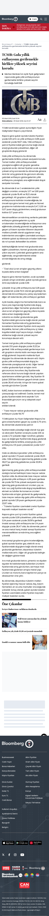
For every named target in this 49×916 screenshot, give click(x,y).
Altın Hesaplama (33, 786)
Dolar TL (5, 791)
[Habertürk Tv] (16, 868)
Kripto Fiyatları (8, 775)
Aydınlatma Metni (9, 813)
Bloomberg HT (7, 44)
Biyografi (6, 823)
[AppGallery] (35, 843)
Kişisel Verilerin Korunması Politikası (34, 796)
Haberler (18, 44)
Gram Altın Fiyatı (33, 762)
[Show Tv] (26, 875)
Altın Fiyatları (31, 757)
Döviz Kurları (7, 782)
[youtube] (22, 855)
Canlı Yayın (7, 762)
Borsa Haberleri (8, 766)
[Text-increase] (39, 120)
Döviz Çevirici (8, 786)
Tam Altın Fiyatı (32, 771)
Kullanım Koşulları (9, 809)
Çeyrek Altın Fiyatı (33, 766)
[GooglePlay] (22, 843)
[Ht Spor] (24, 868)
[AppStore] (8, 843)
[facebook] (9, 855)
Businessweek (8, 757)
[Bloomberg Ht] (37, 868)
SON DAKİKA (6, 27)
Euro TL (5, 795)
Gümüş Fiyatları (32, 782)
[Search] (41, 19)
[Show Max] (38, 875)
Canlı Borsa (7, 800)
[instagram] (15, 855)
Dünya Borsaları (8, 771)
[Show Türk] (32, 875)
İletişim (5, 827)
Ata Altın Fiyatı (32, 775)
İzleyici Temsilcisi (33, 802)
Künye (28, 791)
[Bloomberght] (10, 19)
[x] (3, 855)
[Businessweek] (12, 875)
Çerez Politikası (8, 818)
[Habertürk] (6, 868)
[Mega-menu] (45, 19)
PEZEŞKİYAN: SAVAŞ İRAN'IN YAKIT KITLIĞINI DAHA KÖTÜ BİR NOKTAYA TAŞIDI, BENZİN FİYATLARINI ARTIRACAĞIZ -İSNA (32, 27)
